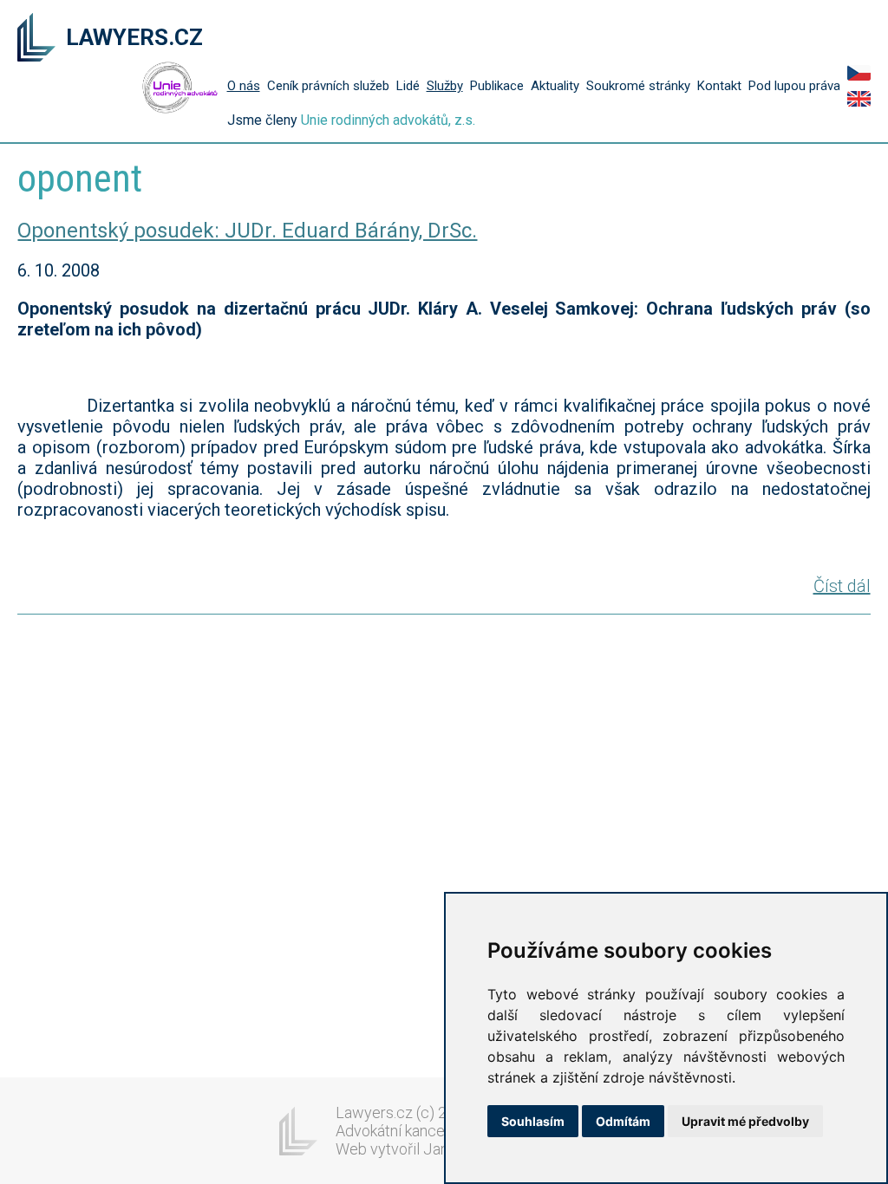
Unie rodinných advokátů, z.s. (388, 120)
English (859, 99)
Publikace (497, 86)
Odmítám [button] (623, 1121)
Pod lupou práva (794, 86)
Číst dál (842, 586)
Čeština (859, 73)
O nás (243, 86)
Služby (445, 86)
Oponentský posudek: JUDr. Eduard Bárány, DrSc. (247, 230)
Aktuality (555, 86)
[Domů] (36, 39)
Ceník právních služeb (328, 86)
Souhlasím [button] (533, 1121)
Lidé (408, 86)
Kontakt (719, 86)
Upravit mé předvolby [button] (745, 1121)
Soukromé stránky (638, 86)
